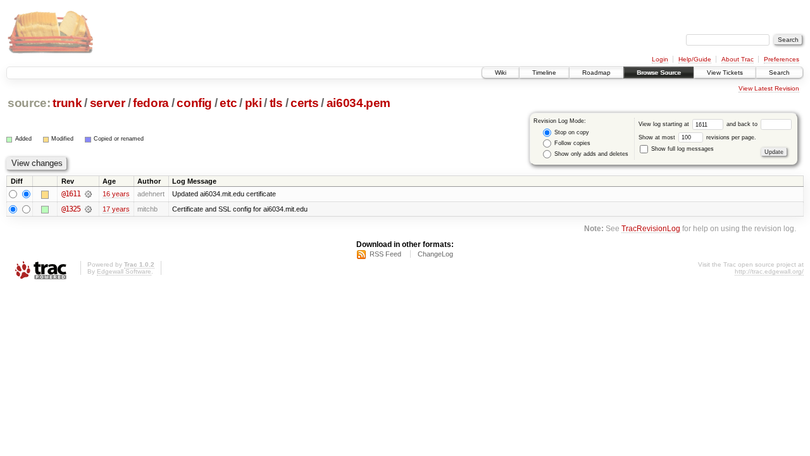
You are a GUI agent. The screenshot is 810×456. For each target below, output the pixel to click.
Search (779, 72)
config (194, 103)
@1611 (70, 193)
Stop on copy (570, 132)
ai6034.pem (359, 103)
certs (304, 103)
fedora (151, 103)
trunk (67, 103)
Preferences (781, 59)
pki (253, 103)
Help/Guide (694, 59)
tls (276, 103)
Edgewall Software (124, 271)
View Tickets (725, 72)
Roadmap (596, 72)
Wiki (500, 72)
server (107, 103)
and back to (742, 124)
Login (660, 59)
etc (228, 103)
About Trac (737, 59)
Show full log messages (681, 149)
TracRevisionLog (650, 228)
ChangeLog (435, 254)
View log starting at (665, 124)
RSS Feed (385, 254)
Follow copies (571, 143)
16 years (116, 194)
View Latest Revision (768, 88)
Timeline (544, 72)
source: (29, 103)
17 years (116, 209)
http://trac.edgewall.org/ (769, 271)
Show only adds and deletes (590, 154)
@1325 (70, 209)
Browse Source (659, 72)
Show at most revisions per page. (697, 137)
